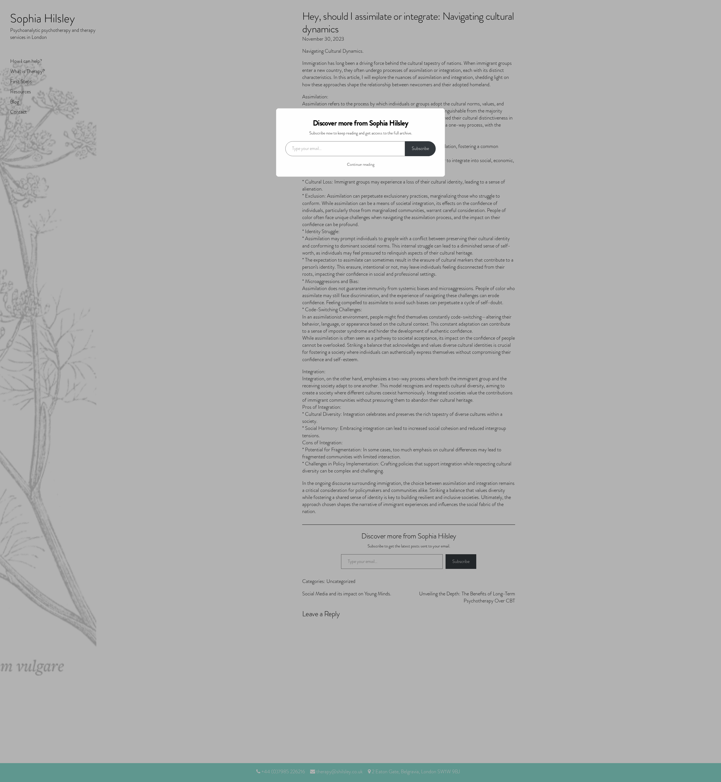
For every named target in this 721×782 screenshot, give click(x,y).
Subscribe (420, 148)
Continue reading (360, 164)
